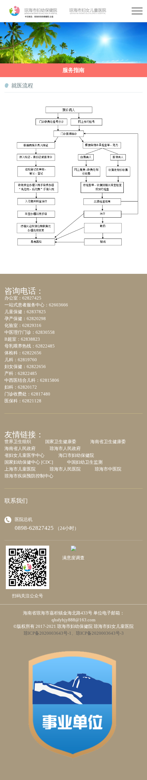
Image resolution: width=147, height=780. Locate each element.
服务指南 (73, 70)
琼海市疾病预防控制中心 (28, 475)
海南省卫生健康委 (108, 441)
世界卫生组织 (17, 441)
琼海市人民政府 (65, 448)
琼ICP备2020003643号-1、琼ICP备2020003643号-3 (74, 633)
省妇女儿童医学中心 (24, 455)
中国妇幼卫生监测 (85, 462)
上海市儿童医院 (20, 469)
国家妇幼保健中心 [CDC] (28, 462)
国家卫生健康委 (60, 441)
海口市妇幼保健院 (76, 455)
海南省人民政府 (20, 448)
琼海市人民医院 (65, 469)
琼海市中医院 (108, 469)
